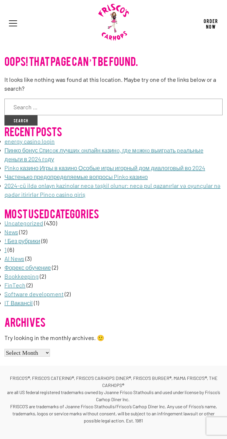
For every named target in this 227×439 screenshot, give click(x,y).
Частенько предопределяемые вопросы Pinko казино (76, 176)
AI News (14, 258)
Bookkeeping (21, 276)
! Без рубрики (22, 240)
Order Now (211, 23)
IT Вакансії (18, 302)
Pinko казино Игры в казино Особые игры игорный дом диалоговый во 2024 (104, 167)
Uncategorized (23, 223)
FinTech (14, 285)
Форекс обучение (27, 267)
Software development (34, 293)
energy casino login (29, 141)
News (11, 231)
